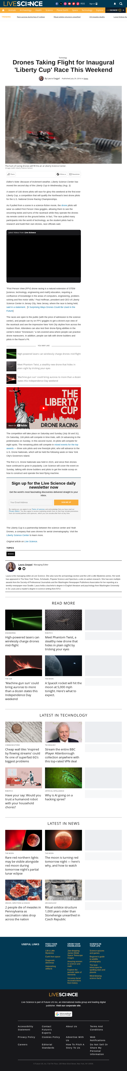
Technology (87, 10)
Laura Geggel (54, 78)
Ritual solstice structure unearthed (67, 17)
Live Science (30, 541)
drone (64, 205)
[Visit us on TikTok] (77, 3)
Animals (12, 10)
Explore (99, 10)
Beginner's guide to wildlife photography (97, 959)
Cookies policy (51, 1037)
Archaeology (26, 10)
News (86, 78)
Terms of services (38, 509)
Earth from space (52, 957)
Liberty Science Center (17, 535)
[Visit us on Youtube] (69, 3)
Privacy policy (26, 1037)
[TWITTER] (20, 568)
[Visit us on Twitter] (61, 3)
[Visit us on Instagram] (65, 3)
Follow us (63, 174)
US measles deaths (97, 17)
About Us (71, 1026)
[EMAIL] (24, 568)
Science (49, 10)
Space (75, 10)
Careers (23, 1044)
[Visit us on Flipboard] (73, 3)
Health (38, 10)
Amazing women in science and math (74, 963)
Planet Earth (62, 10)
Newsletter (76, 174)
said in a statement (15, 307)
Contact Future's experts (47, 1029)
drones (11, 554)
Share (13, 174)
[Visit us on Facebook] (56, 3)
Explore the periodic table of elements (74, 972)
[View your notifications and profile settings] (114, 3)
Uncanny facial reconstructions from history (74, 980)
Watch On (12, 426)
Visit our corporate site (68, 1005)
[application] (43, 256)
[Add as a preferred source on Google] (63, 1014)
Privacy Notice (14, 511)
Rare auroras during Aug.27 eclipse (31, 17)
